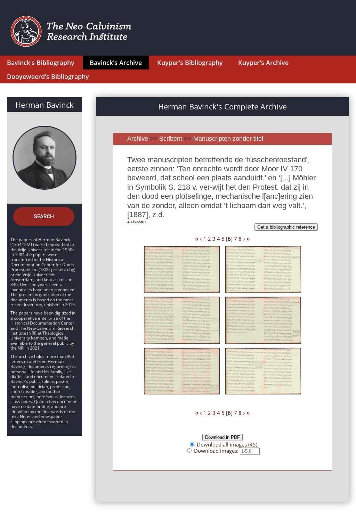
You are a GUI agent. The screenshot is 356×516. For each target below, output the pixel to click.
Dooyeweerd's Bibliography (48, 76)
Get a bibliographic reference (286, 227)
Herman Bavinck (44, 104)
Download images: (217, 450)
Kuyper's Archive (263, 62)
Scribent (170, 138)
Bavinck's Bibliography (40, 62)
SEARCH (44, 216)
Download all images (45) (227, 444)
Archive (137, 138)
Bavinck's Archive (116, 62)
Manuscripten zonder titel (228, 138)
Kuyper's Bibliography (190, 62)
